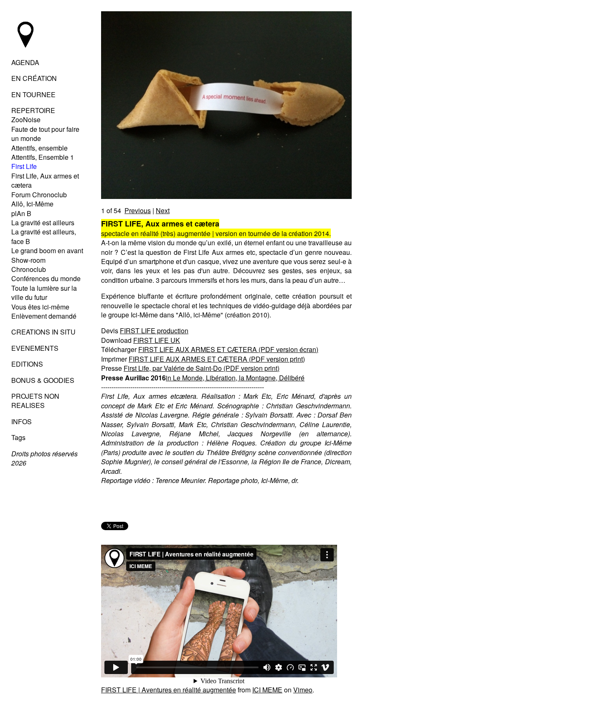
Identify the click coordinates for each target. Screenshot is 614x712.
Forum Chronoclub (39, 194)
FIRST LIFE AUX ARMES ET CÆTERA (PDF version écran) (228, 349)
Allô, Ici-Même (32, 204)
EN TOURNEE (33, 94)
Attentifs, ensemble (39, 148)
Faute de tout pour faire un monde (45, 133)
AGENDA (25, 62)
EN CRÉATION (34, 78)
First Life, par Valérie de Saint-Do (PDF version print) (201, 368)
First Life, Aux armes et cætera (45, 180)
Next (163, 210)
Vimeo (302, 689)
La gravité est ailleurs (42, 222)
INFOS (21, 421)
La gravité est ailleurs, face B (43, 236)
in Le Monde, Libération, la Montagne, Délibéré (235, 377)
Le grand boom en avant (47, 250)
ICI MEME (267, 689)
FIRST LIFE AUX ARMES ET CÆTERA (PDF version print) (217, 359)
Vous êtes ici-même (40, 307)
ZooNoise (26, 119)
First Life (24, 166)
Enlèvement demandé (43, 316)
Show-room (28, 260)
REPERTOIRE (33, 110)
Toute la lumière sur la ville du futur (44, 292)
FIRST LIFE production (154, 330)
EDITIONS (27, 364)
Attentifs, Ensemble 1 (42, 157)
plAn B (21, 213)
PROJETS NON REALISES (35, 400)
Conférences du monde (46, 278)
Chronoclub (28, 269)
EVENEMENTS (34, 348)
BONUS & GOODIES (42, 380)
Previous (137, 210)
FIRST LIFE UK (156, 340)
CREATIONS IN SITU (43, 332)
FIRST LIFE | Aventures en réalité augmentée (168, 689)
